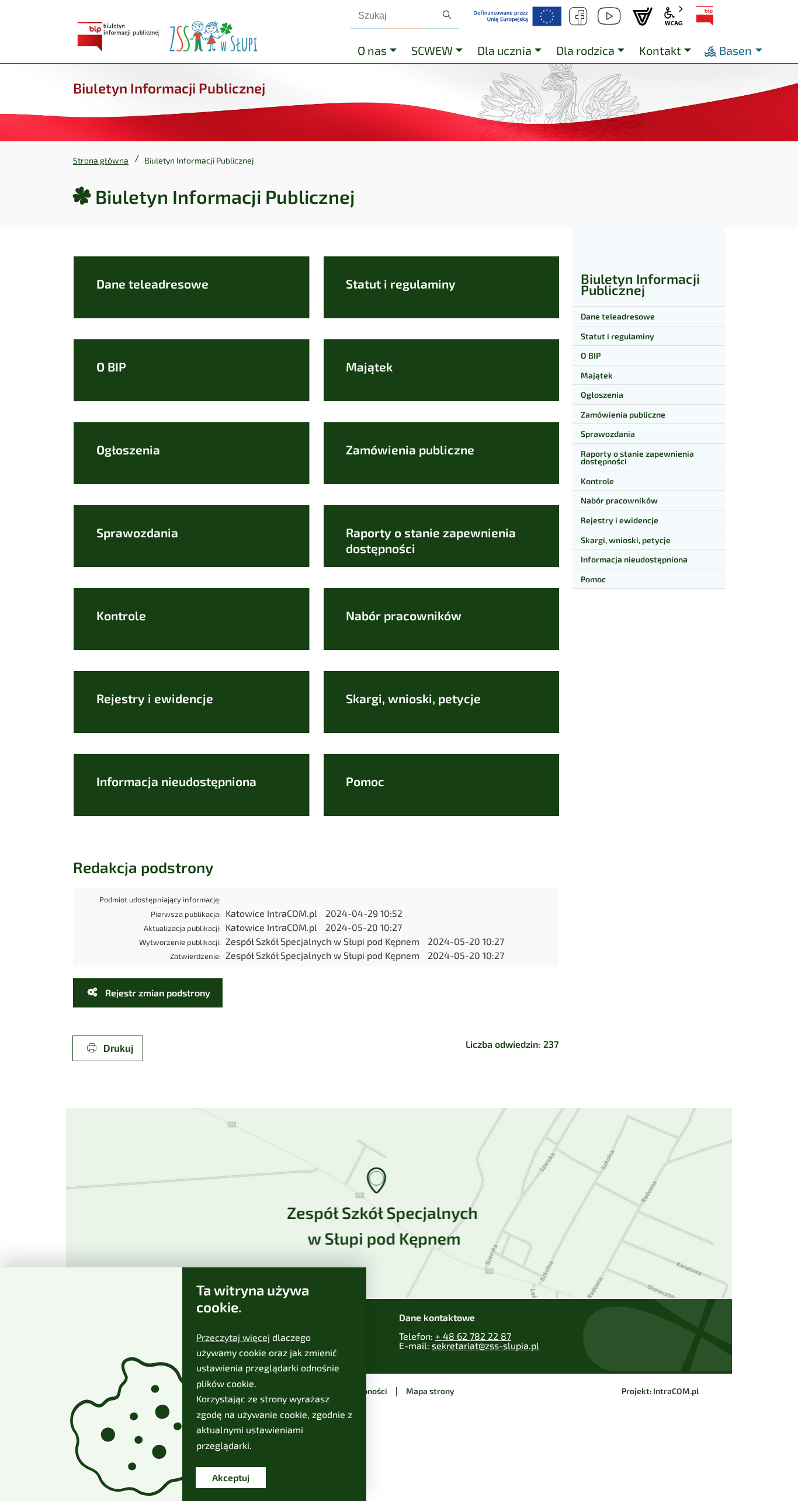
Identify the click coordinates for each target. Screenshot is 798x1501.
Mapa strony (430, 1391)
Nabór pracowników (404, 615)
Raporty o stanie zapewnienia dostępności (431, 540)
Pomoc (365, 781)
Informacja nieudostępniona (176, 781)
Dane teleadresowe (152, 283)
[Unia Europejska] (517, 16)
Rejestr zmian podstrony (156, 992)
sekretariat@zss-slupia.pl (485, 1345)
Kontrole (121, 615)
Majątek (369, 366)
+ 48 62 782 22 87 (473, 1336)
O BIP (111, 366)
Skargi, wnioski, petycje (413, 698)
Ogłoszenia (128, 449)
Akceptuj (230, 1477)
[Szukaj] (447, 15)
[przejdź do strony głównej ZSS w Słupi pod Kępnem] (213, 36)
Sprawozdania (137, 532)
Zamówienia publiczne (410, 449)
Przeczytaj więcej (233, 1337)
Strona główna (101, 161)
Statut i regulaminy (401, 283)
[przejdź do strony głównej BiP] (119, 36)
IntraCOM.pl (676, 1391)
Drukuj (117, 1049)
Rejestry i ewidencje (154, 698)
